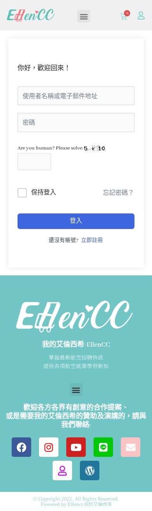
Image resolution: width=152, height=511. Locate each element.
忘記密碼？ (118, 193)
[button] (83, 16)
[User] (141, 15)
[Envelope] (130, 447)
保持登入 (43, 192)
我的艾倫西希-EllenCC (76, 345)
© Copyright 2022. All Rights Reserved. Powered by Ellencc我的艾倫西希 (76, 501)
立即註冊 (92, 241)
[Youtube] (76, 447)
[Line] (103, 447)
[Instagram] (48, 447)
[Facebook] (21, 447)
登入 (76, 221)
